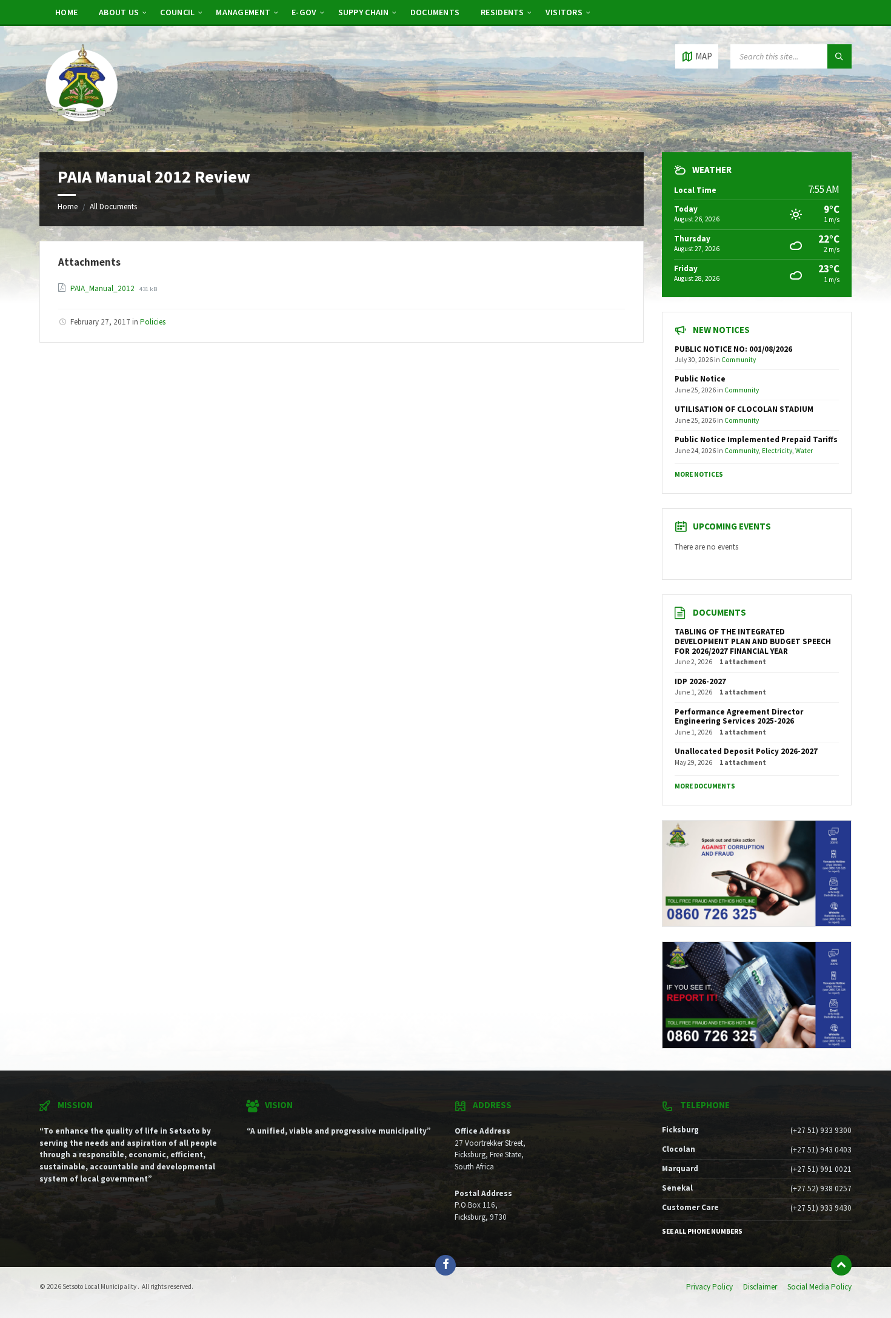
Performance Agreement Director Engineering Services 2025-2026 (739, 717)
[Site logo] (81, 129)
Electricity (777, 450)
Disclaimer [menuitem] (760, 1287)
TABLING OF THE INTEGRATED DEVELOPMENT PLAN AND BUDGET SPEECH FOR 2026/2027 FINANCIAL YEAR (753, 641)
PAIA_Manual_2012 (103, 288)
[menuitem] (66, 12)
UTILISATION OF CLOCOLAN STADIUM (744, 409)
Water (804, 450)
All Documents (113, 206)
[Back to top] (841, 1265)
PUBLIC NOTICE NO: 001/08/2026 (733, 349)
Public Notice (700, 379)
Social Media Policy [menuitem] (819, 1287)
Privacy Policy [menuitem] (709, 1287)
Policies (152, 322)
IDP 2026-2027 (700, 681)
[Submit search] (839, 56)
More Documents (705, 786)
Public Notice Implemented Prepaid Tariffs (756, 439)
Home (68, 206)
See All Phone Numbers (702, 1231)
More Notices (699, 474)
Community (738, 359)
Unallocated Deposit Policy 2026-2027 (746, 751)
